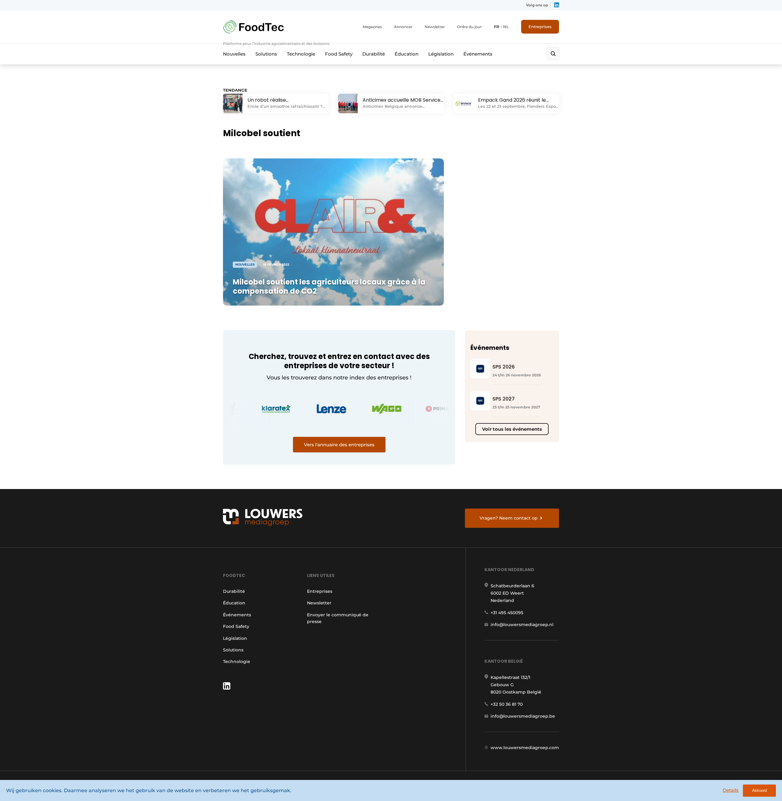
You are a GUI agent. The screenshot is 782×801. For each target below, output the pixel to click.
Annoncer (403, 26)
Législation (441, 54)
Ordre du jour (469, 26)
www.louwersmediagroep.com (525, 747)
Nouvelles (234, 54)
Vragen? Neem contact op (509, 518)
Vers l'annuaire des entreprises (339, 445)
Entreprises (540, 26)
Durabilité (373, 54)
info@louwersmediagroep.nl (522, 624)
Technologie (301, 54)
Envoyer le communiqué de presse (337, 618)
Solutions (266, 54)
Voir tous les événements (512, 429)
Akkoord (759, 790)
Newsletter (435, 26)
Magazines (372, 26)
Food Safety (339, 54)
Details (731, 790)
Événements (477, 54)
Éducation (406, 54)
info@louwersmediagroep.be (523, 716)
